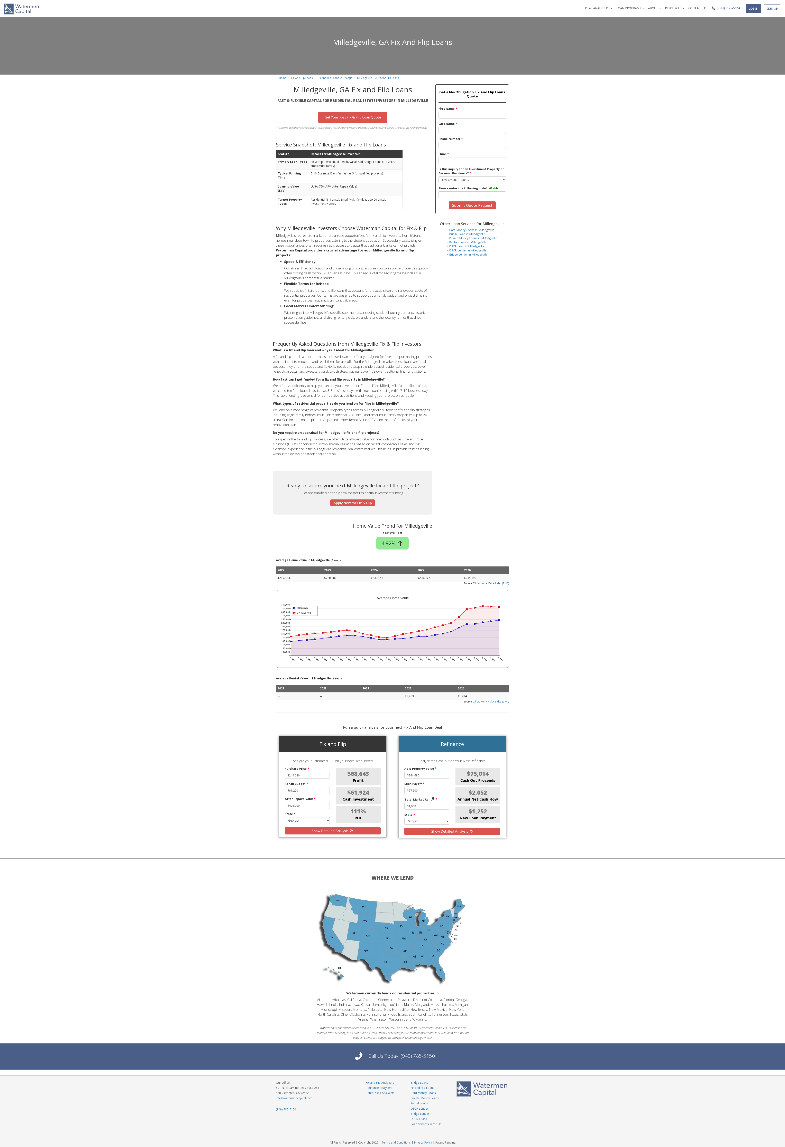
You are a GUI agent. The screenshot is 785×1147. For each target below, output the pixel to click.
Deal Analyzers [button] (597, 8)
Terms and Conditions (396, 1142)
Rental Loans (419, 1103)
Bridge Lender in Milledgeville (468, 254)
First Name (447, 109)
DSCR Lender (419, 1108)
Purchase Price (297, 769)
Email (443, 154)
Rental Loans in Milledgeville (467, 242)
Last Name (447, 124)
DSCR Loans (418, 1119)
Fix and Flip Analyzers (380, 1082)
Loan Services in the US (426, 1124)
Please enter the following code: (468, 188)
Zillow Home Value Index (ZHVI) (491, 583)
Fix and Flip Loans (422, 1088)
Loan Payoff (414, 784)
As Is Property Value (420, 769)
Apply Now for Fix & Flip (353, 502)
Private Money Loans (424, 1098)
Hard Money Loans (423, 1093)
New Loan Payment (478, 817)
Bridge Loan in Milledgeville (467, 234)
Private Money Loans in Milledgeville (473, 238)
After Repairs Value (300, 799)
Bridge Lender (419, 1114)
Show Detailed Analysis (330, 830)
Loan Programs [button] (629, 8)
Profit (358, 780)
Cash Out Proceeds (477, 780)
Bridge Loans (419, 1082)
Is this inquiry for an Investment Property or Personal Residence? (471, 171)
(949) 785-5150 (728, 8)
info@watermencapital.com (294, 1098)
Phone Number (450, 139)
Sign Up (772, 8)
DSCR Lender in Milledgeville (468, 250)
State (290, 814)
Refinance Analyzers (379, 1088)
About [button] (653, 8)
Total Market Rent (420, 799)
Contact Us (697, 8)
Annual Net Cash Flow (478, 799)
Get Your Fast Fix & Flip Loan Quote (353, 117)
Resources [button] (673, 8)
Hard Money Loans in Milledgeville (471, 230)
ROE (358, 817)
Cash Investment (358, 799)
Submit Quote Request (472, 205)
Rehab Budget (296, 784)
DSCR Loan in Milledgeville (466, 246)
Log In (753, 8)
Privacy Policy (423, 1142)
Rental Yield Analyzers (380, 1093)
